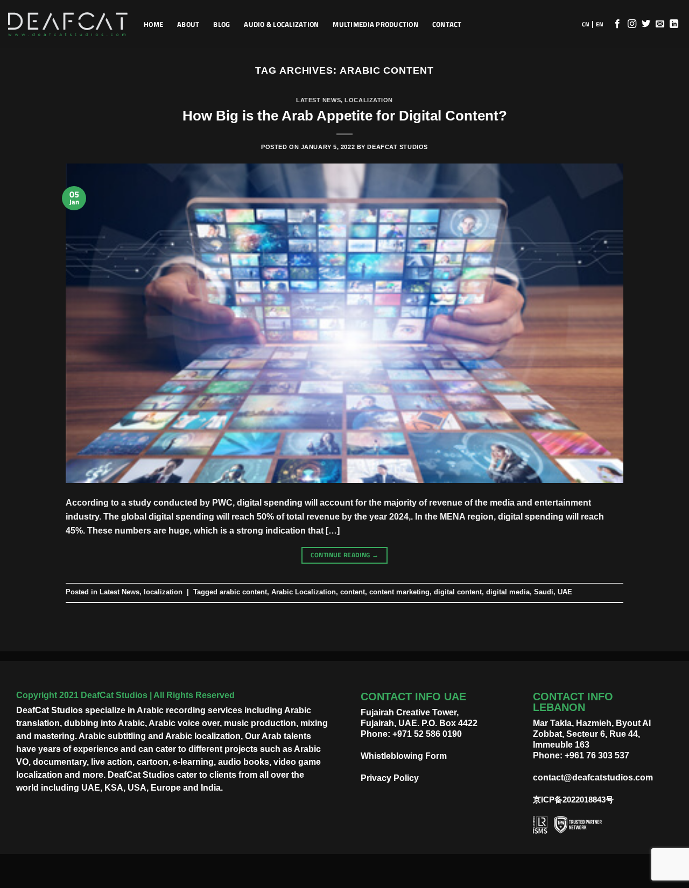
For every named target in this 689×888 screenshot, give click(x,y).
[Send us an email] (660, 24)
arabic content (243, 592)
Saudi (543, 592)
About (188, 24)
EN (599, 24)
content (352, 592)
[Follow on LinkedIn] (674, 24)
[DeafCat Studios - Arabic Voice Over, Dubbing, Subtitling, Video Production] (68, 24)
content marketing (399, 592)
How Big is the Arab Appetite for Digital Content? (344, 115)
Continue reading (345, 555)
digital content (458, 592)
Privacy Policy (390, 778)
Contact (447, 24)
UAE (565, 592)
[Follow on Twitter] (646, 24)
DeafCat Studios (397, 147)
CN (585, 24)
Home (153, 24)
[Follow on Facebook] (617, 24)
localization (368, 100)
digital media (508, 592)
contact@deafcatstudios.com (593, 777)
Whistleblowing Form (404, 756)
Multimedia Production (375, 24)
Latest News (318, 100)
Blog (221, 24)
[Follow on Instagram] (632, 24)
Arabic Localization (303, 592)
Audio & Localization (281, 24)
